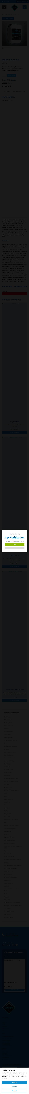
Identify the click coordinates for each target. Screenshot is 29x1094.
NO (14, 548)
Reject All (14, 1090)
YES (15, 544)
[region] (14, 1081)
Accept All (14, 1082)
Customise (14, 1086)
